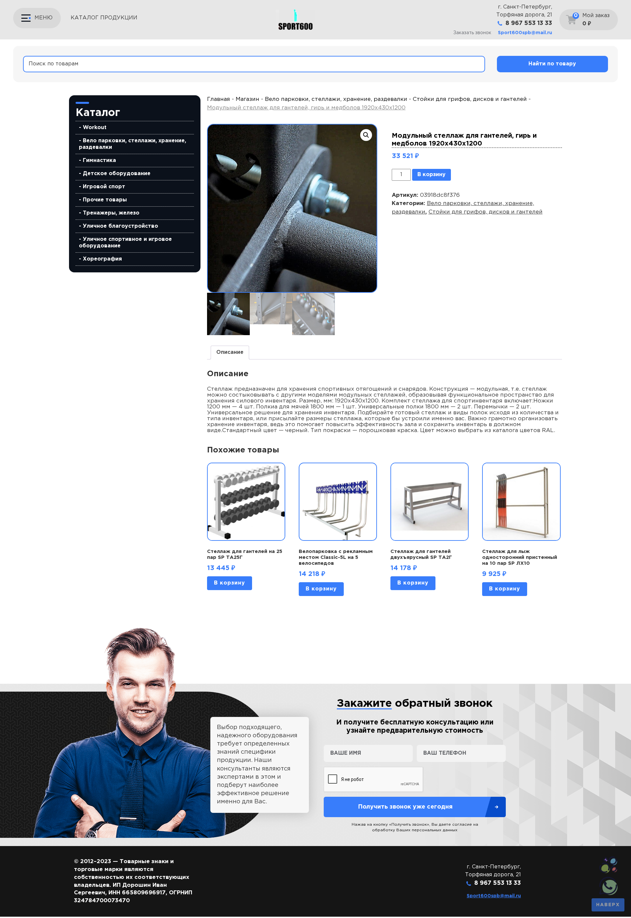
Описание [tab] (230, 352)
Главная (218, 99)
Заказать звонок (472, 33)
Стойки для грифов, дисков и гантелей (470, 99)
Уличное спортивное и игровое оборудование (125, 242)
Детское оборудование (117, 173)
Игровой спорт (104, 186)
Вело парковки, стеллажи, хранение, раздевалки (132, 144)
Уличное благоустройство (120, 226)
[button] (366, 135)
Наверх (608, 905)
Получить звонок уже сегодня (405, 807)
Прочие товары (105, 199)
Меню (44, 17)
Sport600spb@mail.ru (525, 33)
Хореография (102, 259)
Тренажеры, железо (111, 213)
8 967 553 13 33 (528, 23)
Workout (94, 127)
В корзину (431, 174)
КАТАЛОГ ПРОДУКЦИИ (104, 17)
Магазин (247, 99)
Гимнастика (99, 160)
